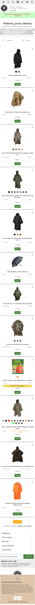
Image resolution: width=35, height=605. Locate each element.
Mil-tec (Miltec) (6, 157)
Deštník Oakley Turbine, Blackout (17, 272)
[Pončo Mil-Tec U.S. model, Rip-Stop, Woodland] (17, 301)
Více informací (24, 601)
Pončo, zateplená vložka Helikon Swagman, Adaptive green (17, 427)
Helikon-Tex (5, 199)
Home (3, 26)
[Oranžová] (17, 377)
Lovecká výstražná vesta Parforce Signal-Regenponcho (17, 504)
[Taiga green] (23, 193)
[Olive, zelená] (19, 72)
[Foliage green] (17, 421)
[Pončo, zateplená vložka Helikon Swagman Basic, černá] (17, 231)
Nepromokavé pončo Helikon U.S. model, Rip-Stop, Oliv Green (17, 196)
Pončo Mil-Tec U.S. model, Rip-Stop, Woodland (17, 303)
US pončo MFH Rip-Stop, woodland (17, 344)
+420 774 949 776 (17, 7)
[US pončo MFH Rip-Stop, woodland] (17, 337)
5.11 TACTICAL (6, 468)
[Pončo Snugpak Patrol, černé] (17, 68)
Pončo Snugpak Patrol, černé (17, 75)
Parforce (4, 507)
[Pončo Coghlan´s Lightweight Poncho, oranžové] (17, 373)
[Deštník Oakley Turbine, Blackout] (17, 269)
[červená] (9, 421)
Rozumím (17, 598)
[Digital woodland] (13, 150)
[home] (4, 11)
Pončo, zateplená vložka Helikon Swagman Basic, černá (17, 239)
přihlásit (28, 556)
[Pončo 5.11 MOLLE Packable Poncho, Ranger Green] (17, 464)
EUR (14, 10)
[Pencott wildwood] (14, 193)
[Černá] (16, 72)
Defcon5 (4, 114)
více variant (17, 514)
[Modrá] (20, 421)
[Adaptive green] (3, 421)
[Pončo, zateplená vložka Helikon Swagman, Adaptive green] (17, 417)
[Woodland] (26, 193)
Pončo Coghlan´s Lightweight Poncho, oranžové (17, 380)
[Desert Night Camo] (14, 421)
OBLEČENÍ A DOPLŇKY (11, 26)
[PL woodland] (17, 193)
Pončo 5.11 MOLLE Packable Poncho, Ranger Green (17, 466)
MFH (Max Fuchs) (6, 346)
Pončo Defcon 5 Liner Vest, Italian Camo (17, 112)
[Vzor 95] (17, 341)
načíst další (17, 522)
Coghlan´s (5, 382)
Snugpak (5, 77)
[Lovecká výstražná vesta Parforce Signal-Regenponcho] (17, 500)
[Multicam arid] (19, 150)
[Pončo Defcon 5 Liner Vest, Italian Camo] (17, 109)
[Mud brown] (23, 421)
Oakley (4, 274)
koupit (17, 84)
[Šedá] (20, 193)
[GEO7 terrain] (16, 150)
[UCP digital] (22, 150)
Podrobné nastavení (13, 601)
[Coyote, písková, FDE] (17, 235)
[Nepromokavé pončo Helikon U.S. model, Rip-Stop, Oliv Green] (17, 189)
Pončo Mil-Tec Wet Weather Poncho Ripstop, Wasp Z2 (17, 154)
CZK (11, 10)
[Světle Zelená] (13, 424)
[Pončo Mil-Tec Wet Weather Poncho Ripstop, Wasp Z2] (17, 146)
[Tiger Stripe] (19, 424)
